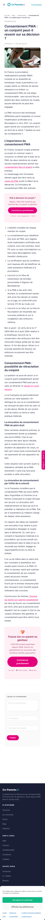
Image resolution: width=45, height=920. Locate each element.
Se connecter (7, 815)
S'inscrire (6, 810)
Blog (13, 15)
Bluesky (5, 880)
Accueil (7, 15)
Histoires (6, 828)
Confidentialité (8, 850)
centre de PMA (11, 181)
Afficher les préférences (22, 907)
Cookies (5, 859)
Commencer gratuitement (23, 210)
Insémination (21, 15)
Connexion (36, 4)
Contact (5, 845)
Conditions (6, 854)
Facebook (6, 871)
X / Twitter (6, 876)
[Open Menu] (4, 4)
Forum (5, 819)
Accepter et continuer (22, 900)
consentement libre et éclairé (18, 167)
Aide (4, 841)
